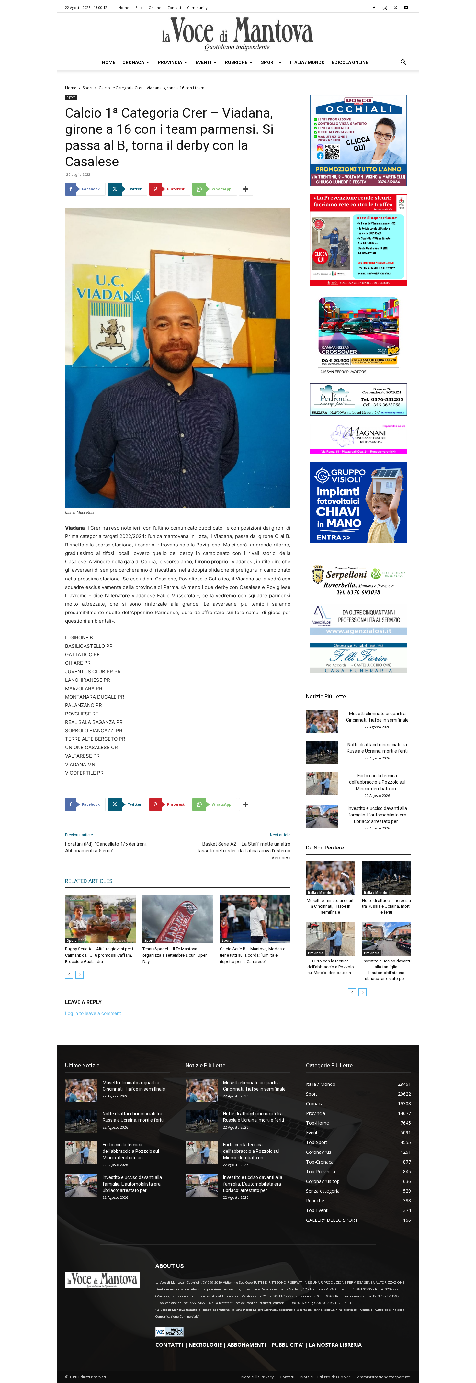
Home (124, 7)
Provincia (170, 62)
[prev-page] (69, 975)
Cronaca (133, 62)
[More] (246, 189)
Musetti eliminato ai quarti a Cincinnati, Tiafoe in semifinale (331, 906)
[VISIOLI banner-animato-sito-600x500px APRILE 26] (358, 541)
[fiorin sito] (358, 672)
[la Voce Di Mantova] (238, 34)
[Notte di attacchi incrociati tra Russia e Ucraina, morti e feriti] (322, 752)
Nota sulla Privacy (257, 1377)
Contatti (174, 7)
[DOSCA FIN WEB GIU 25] (358, 184)
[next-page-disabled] (79, 975)
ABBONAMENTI (246, 1344)
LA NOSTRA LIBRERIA (335, 1344)
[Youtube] (406, 7)
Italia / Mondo (307, 62)
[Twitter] (395, 7)
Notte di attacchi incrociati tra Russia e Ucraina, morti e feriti (386, 906)
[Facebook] (374, 7)
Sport (269, 62)
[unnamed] (358, 633)
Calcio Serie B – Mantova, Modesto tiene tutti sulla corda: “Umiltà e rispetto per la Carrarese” (253, 955)
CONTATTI (169, 1344)
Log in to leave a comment (93, 1013)
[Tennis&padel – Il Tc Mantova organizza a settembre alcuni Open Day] (177, 919)
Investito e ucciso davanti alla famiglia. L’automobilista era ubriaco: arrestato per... (377, 815)
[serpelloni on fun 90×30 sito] (358, 594)
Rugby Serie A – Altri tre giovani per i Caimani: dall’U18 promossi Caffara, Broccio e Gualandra (99, 955)
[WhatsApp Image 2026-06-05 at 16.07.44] (358, 373)
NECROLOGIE (205, 1344)
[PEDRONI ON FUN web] (358, 414)
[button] (403, 63)
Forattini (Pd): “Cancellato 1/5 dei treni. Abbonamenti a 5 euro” (106, 847)
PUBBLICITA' (287, 1344)
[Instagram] (385, 7)
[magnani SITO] (358, 452)
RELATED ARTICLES (88, 881)
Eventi (203, 62)
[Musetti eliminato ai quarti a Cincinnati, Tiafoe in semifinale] (322, 721)
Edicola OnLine (148, 7)
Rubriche (236, 62)
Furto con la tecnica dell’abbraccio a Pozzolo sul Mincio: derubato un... (377, 782)
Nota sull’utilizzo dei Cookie (325, 1377)
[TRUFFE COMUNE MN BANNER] (358, 284)
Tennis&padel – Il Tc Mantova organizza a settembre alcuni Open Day (175, 955)
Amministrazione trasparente (384, 1377)
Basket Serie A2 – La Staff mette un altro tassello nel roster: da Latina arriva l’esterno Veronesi (244, 850)
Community (197, 7)
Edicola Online (350, 62)
